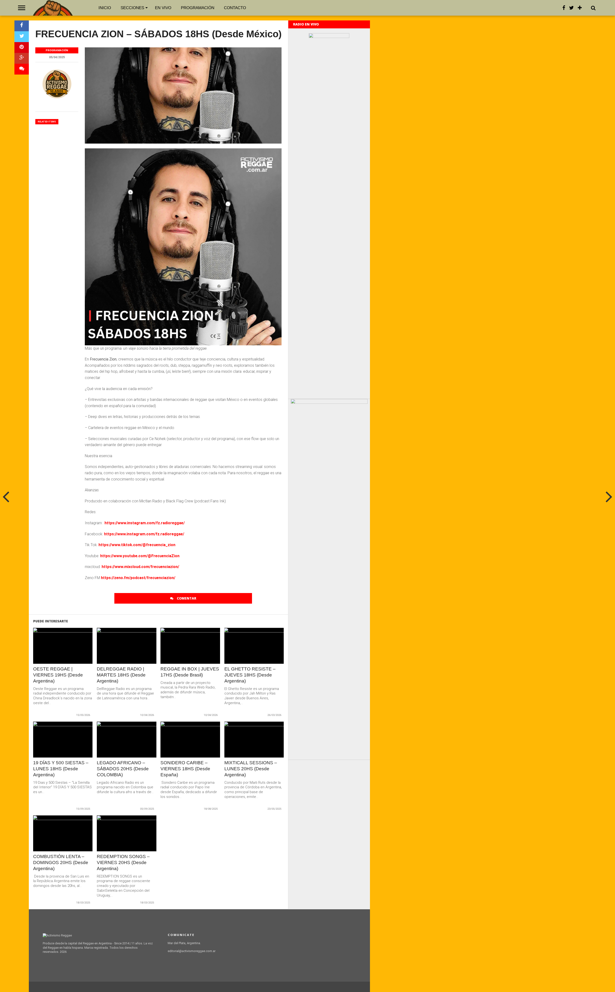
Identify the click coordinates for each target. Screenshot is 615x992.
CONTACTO (235, 8)
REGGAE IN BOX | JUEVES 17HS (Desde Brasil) (189, 671)
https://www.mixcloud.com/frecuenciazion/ (140, 566)
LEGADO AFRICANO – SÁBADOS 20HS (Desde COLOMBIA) (123, 768)
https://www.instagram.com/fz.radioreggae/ (145, 523)
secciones (132, 8)
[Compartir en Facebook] (21, 25)
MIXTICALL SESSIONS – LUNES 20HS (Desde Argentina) (250, 768)
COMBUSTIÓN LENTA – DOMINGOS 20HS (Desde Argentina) (60, 862)
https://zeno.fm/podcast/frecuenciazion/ (138, 577)
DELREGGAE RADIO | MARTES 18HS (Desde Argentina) (121, 674)
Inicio (104, 8)
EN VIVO (163, 8)
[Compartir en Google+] (21, 58)
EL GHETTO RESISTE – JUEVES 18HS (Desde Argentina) (250, 674)
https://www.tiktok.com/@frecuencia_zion (136, 545)
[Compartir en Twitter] (21, 36)
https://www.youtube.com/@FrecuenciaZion (139, 556)
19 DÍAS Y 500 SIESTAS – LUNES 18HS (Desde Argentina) (60, 768)
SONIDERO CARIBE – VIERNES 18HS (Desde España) (185, 768)
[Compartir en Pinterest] (21, 47)
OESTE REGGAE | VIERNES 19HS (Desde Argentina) (58, 674)
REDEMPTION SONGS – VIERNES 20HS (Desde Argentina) (123, 862)
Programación (197, 8)
